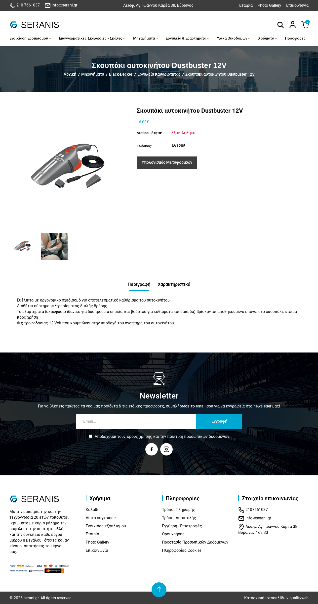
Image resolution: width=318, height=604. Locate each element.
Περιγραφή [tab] (139, 284)
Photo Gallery (269, 5)
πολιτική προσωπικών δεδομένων (198, 436)
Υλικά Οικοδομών (232, 38)
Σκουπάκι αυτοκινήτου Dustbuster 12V (220, 74)
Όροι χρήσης (173, 534)
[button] (15, 246)
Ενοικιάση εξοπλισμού (106, 526)
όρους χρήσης (139, 436)
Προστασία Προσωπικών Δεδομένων (195, 542)
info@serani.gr (64, 5)
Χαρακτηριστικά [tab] (174, 284)
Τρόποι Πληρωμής (178, 509)
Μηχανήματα (144, 38)
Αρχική (70, 74)
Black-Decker (120, 74)
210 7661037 (27, 5)
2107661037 (256, 509)
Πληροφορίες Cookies (181, 550)
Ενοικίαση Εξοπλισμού (28, 38)
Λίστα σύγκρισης (101, 517)
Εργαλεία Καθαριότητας (158, 74)
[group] (69, 167)
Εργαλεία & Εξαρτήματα (186, 38)
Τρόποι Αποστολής (179, 517)
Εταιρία (246, 5)
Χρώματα (266, 38)
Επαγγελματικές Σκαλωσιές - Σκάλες (90, 38)
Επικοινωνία (297, 5)
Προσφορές (295, 38)
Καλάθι (92, 509)
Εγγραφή (219, 421)
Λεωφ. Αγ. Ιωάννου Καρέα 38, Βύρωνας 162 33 (268, 529)
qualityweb (299, 598)
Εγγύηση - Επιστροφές (182, 526)
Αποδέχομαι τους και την (162, 436)
